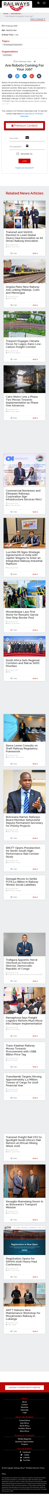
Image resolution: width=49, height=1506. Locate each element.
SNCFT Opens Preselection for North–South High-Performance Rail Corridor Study (23, 852)
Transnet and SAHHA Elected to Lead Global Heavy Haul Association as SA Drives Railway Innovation (24, 236)
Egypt (18, 411)
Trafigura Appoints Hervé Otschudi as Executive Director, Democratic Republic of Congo (21, 964)
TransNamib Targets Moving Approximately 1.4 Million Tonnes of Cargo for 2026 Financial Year (24, 1081)
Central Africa (11, 974)
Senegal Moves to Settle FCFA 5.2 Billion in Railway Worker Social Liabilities (22, 881)
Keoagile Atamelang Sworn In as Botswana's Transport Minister (24, 1204)
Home (6, 14)
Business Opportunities (24, 1442)
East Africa (10, 505)
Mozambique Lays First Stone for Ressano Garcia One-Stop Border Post (22, 614)
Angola (14, 298)
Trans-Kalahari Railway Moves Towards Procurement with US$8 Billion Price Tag (21, 1050)
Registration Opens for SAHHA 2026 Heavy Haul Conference (21, 1261)
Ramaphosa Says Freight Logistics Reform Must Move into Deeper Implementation (24, 1020)
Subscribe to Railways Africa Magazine (24, 1388)
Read (35, 253)
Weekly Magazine (24, 1439)
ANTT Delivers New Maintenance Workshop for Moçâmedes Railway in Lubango (23, 1314)
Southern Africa (24, 1428)
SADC (9, 247)
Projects (24, 1444)
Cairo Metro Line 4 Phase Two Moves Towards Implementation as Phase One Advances (22, 401)
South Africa (16, 247)
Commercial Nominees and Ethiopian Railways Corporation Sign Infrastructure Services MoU (24, 495)
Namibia (14, 1060)
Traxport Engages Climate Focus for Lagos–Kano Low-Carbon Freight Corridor (24, 343)
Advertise (24, 1407)
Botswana (15, 831)
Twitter (26, 1455)
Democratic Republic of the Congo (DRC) (30, 974)
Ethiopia (17, 505)
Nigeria (18, 353)
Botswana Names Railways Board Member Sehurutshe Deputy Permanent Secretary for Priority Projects (24, 821)
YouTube (26, 1460)
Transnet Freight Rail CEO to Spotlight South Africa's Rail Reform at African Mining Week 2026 (24, 1141)
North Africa (11, 411)
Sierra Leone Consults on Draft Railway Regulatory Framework (22, 748)
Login (24, 1412)
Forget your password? (24, 168)
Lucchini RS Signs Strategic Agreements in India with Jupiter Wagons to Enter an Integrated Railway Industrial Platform (24, 558)
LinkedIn (26, 1457)
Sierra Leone (20, 757)
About (24, 1402)
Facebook (26, 1452)
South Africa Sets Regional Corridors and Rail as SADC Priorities (23, 663)
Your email (13, 138)
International (16, 14)
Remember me (26, 154)
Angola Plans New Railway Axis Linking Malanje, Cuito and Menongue (23, 289)
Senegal (18, 890)
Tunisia (18, 862)
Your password (15, 147)
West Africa (11, 353)
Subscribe (24, 1410)
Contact (24, 1405)
